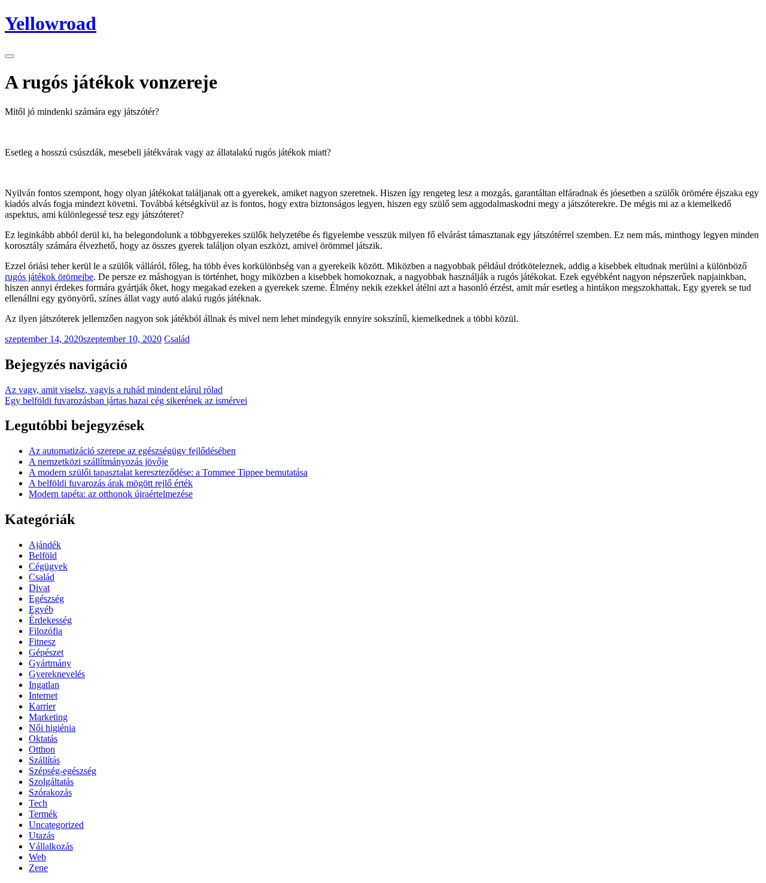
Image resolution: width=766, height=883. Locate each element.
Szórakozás (50, 792)
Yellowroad (50, 23)
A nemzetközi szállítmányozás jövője (98, 461)
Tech (38, 803)
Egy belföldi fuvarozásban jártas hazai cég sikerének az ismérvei (126, 400)
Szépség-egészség (62, 771)
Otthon (42, 749)
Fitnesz (42, 642)
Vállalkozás (51, 846)
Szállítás (44, 760)
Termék (43, 814)
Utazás (41, 835)
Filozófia (45, 631)
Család (177, 339)
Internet (43, 695)
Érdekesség (50, 620)
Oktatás (43, 738)
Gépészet (46, 652)
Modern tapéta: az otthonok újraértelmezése (111, 494)
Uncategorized (56, 825)
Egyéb (41, 609)
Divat (39, 588)
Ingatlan (44, 685)
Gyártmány (50, 663)
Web (37, 857)
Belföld (43, 555)
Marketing (48, 717)
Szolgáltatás (51, 782)
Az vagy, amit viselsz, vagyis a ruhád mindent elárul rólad (114, 390)
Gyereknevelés (57, 674)
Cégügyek (48, 566)
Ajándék (45, 545)
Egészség (46, 598)
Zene (38, 868)
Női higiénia (52, 728)
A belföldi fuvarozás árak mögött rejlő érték (111, 483)
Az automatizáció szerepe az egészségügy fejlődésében (132, 451)
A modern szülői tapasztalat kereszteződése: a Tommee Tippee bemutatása (168, 472)
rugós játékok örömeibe (49, 277)
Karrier (42, 706)
